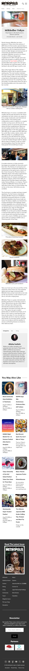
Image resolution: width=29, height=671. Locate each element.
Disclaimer (7, 668)
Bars (13, 8)
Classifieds (14, 596)
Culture (4, 583)
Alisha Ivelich (11, 37)
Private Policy (14, 668)
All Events (4, 577)
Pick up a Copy (6, 602)
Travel (3, 596)
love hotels (14, 61)
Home (3, 8)
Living (3, 590)
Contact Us (15, 587)
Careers (14, 580)
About (13, 577)
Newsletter (5, 605)
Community (5, 593)
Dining (8, 8)
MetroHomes (15, 593)
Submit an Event (6, 580)
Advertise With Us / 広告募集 (19, 583)
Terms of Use (21, 668)
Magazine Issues (6, 599)
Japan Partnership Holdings (19, 590)
